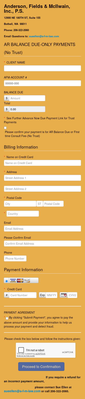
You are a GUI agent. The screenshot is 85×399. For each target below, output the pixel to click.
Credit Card (13, 289)
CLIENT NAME (14, 62)
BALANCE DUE (13, 92)
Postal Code (13, 198)
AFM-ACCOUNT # (15, 77)
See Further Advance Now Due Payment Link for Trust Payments (39, 120)
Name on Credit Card (18, 157)
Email (7, 223)
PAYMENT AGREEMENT (19, 312)
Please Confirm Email (17, 238)
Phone (8, 252)
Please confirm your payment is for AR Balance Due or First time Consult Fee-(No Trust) (42, 134)
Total (7, 103)
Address (10, 172)
